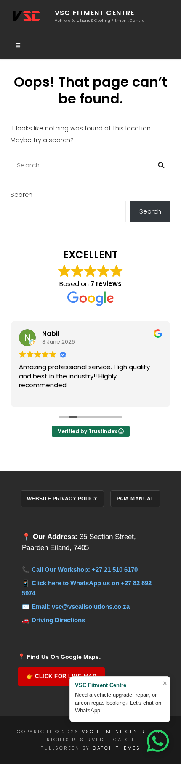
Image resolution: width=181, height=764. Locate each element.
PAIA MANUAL (135, 499)
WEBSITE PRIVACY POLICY (62, 499)
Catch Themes (117, 748)
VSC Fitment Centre (95, 13)
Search (21, 194)
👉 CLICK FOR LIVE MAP (61, 676)
